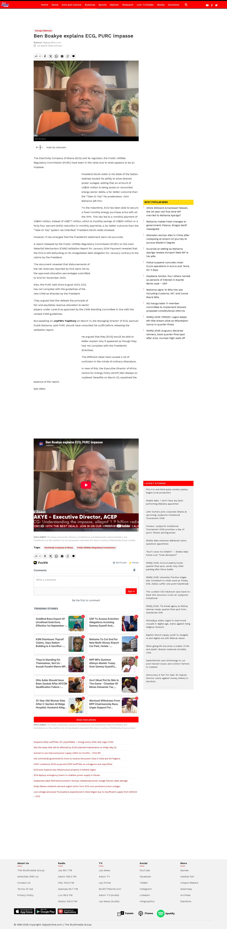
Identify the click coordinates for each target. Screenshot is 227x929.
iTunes (148, 913)
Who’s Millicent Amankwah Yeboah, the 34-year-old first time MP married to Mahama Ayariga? (167, 211)
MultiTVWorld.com (110, 888)
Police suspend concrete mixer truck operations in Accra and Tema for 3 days (167, 266)
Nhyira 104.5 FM (67, 901)
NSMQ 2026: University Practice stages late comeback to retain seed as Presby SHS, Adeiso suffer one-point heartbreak (167, 582)
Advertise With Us (27, 876)
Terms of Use (25, 888)
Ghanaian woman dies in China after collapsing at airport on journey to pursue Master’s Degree (167, 239)
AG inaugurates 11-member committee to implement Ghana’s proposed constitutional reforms (166, 307)
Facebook (145, 876)
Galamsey (186, 888)
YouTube (145, 870)
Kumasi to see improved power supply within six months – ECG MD (67, 753)
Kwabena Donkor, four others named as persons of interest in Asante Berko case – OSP (168, 280)
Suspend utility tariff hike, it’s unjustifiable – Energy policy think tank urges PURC (74, 742)
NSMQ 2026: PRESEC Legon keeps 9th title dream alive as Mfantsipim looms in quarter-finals (167, 321)
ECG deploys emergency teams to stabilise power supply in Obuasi (67, 775)
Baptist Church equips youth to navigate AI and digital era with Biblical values (167, 638)
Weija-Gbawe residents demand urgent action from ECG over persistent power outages (77, 786)
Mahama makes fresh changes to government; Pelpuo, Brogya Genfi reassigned (166, 225)
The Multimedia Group (30, 870)
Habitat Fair (187, 876)
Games (184, 870)
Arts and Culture (71, 4)
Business (90, 4)
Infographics (147, 901)
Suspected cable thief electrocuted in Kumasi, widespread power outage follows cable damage (81, 781)
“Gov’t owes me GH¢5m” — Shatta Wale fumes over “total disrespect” (167, 554)
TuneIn (128, 913)
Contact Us (23, 882)
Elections (173, 4)
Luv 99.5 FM (65, 895)
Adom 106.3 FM (67, 876)
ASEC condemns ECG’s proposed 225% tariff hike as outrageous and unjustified (73, 764)
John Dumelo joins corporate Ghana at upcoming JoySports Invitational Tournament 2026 (166, 516)
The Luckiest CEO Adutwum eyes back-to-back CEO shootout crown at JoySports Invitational (168, 596)
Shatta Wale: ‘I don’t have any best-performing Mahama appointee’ (165, 503)
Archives (185, 895)
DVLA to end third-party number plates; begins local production (167, 492)
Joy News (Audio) (109, 901)
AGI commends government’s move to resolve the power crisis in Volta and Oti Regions (77, 758)
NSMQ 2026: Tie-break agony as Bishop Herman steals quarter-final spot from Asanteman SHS (167, 611)
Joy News (104, 870)
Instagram (146, 888)
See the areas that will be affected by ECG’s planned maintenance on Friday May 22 (75, 747)
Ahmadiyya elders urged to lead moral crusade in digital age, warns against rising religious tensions (168, 625)
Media (160, 4)
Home (44, 4)
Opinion (114, 4)
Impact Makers (189, 882)
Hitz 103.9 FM (66, 882)
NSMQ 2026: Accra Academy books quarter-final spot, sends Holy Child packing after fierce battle (164, 568)
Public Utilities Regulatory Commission (96, 548)
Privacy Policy (25, 895)
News (55, 4)
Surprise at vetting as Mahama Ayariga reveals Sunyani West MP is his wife (167, 252)
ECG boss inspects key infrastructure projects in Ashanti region (65, 770)
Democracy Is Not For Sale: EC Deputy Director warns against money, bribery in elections (167, 680)
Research (127, 4)
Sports (102, 4)
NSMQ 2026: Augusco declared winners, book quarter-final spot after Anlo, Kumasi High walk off (165, 334)
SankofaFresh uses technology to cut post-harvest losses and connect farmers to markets (167, 665)
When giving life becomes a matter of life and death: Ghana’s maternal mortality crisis (167, 651)
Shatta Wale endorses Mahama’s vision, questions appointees (166, 543)
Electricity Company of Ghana (59, 548)
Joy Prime (105, 882)
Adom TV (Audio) (109, 895)
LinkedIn (145, 895)
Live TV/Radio (145, 4)
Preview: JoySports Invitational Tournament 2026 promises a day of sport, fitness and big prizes (165, 531)
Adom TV (104, 876)
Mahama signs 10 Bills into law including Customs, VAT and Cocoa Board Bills (167, 293)
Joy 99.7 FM (65, 870)
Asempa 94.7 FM (68, 888)
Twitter (144, 882)
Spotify (170, 913)
